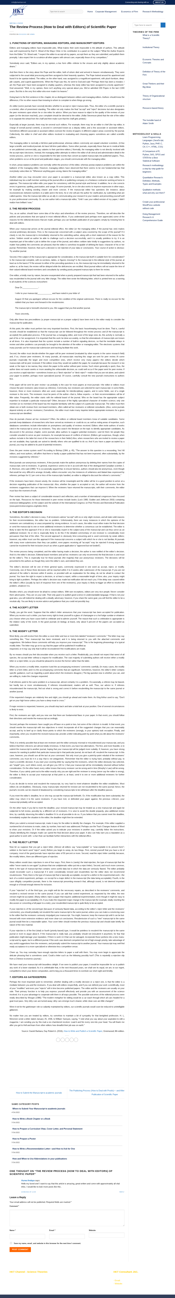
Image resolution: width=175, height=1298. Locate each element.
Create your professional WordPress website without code (153, 205)
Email (52, 1230)
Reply (121, 1192)
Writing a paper (16, 23)
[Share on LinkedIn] (76, 1040)
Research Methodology (153, 12)
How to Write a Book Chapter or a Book (31, 1119)
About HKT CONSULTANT (22, 1280)
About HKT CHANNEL (20, 1277)
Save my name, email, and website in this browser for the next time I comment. (47, 1243)
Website (92, 1230)
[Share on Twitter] (63, 1040)
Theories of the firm (70, 1286)
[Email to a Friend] (67, 1040)
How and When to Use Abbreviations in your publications (39, 1159)
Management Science (71, 1283)
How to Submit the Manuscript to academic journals (38, 1093)
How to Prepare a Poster (24, 1139)
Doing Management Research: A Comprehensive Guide (153, 217)
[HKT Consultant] (27, 11)
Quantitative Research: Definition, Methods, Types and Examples (153, 180)
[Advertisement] (67, 1067)
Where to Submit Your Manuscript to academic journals (38, 1108)
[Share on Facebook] (58, 1040)
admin (32, 34)
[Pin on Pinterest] (72, 1040)
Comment (14, 1206)
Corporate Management (105, 12)
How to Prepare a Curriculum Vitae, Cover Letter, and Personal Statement (47, 1129)
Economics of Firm (129, 12)
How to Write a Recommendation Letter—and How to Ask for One (43, 1149)
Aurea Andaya (28, 1180)
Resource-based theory (153, 108)
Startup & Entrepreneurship (74, 1280)
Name (13, 1230)
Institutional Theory (151, 47)
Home (90, 12)
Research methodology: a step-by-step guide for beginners (153, 168)
